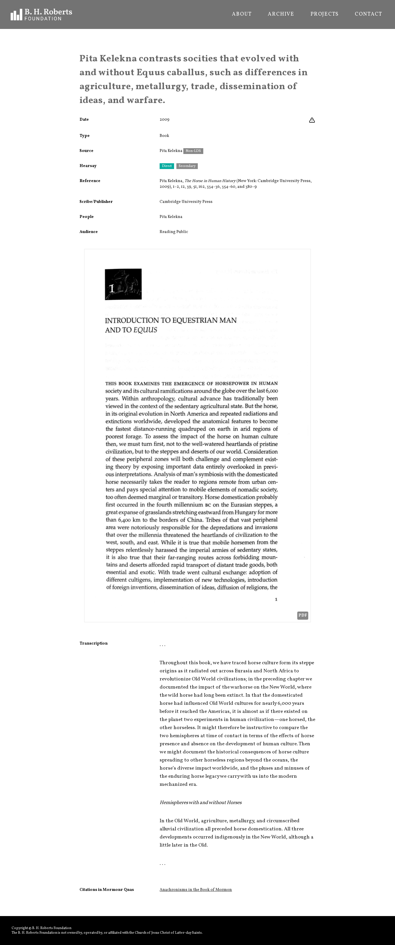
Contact (368, 14)
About (242, 14)
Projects (325, 14)
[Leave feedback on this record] (312, 120)
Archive (281, 14)
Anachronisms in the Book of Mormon (196, 890)
